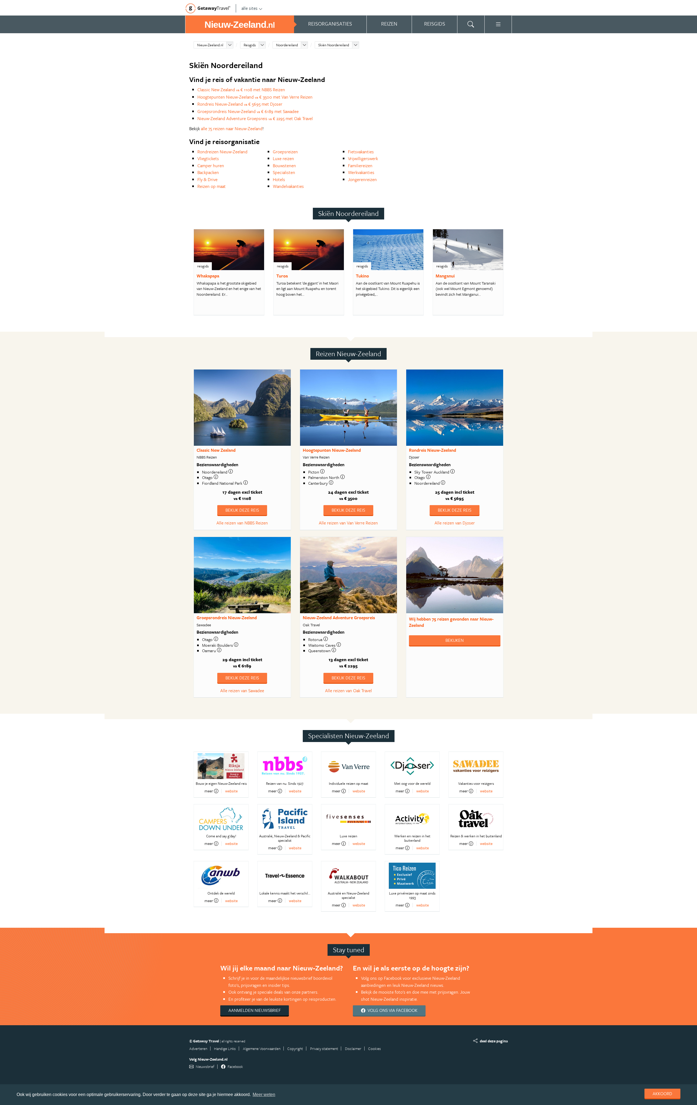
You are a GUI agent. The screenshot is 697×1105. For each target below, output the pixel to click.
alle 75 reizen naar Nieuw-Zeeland (231, 128)
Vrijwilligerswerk (363, 158)
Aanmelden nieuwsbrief (254, 1010)
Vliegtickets (208, 158)
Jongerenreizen (362, 179)
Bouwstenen (284, 165)
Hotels (279, 179)
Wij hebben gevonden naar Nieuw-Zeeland (451, 622)
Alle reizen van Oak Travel (348, 690)
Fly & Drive (207, 179)
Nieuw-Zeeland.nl (210, 45)
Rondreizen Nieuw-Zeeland (222, 151)
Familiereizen (360, 165)
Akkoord (662, 1093)
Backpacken (208, 172)
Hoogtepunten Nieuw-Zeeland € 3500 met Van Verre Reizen (255, 97)
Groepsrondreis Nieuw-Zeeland (227, 617)
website (231, 791)
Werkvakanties (361, 172)
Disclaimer (353, 1048)
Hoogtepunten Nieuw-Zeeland (332, 450)
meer (208, 791)
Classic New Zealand (216, 450)
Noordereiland (287, 45)
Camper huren (210, 165)
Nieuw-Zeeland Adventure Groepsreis (339, 617)
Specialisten (284, 172)
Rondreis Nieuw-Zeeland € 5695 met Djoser (239, 104)
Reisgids (250, 45)
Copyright (295, 1048)
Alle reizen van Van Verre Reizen (348, 523)
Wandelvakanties (288, 186)
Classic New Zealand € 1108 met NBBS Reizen (241, 89)
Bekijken (454, 640)
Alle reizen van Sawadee (242, 690)
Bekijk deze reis (242, 510)
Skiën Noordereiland (333, 45)
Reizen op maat (211, 186)
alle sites (249, 8)
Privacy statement (324, 1048)
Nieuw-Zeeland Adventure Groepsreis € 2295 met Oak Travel (255, 118)
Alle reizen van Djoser (455, 523)
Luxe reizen (283, 158)
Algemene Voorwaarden (261, 1048)
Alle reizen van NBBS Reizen (242, 523)
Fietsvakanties (361, 151)
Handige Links (225, 1048)
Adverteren (198, 1048)
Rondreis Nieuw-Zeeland (432, 450)
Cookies (374, 1048)
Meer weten (264, 1094)
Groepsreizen (285, 151)
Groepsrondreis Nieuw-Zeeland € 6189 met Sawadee (248, 111)
